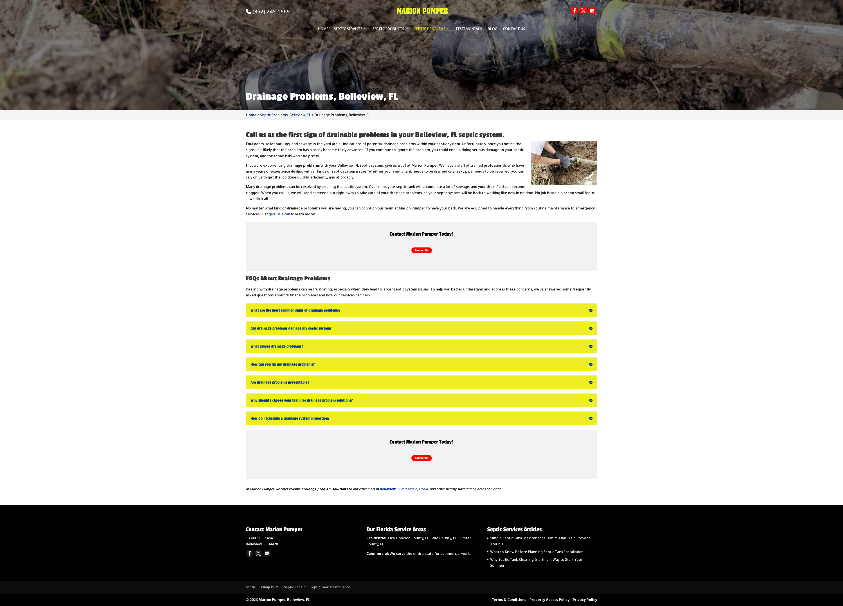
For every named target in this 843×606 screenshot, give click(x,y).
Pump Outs (269, 587)
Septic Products (388, 29)
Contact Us (514, 29)
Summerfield (407, 489)
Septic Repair (294, 587)
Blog (492, 29)
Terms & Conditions (509, 599)
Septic (251, 587)
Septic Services (348, 29)
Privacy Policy (585, 599)
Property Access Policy (549, 599)
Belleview (388, 489)
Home (323, 29)
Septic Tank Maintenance (330, 587)
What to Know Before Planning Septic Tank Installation (537, 551)
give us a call (279, 214)
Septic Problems (429, 29)
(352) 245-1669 (270, 11)
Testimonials (469, 29)
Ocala (423, 489)
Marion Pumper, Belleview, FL (284, 599)
